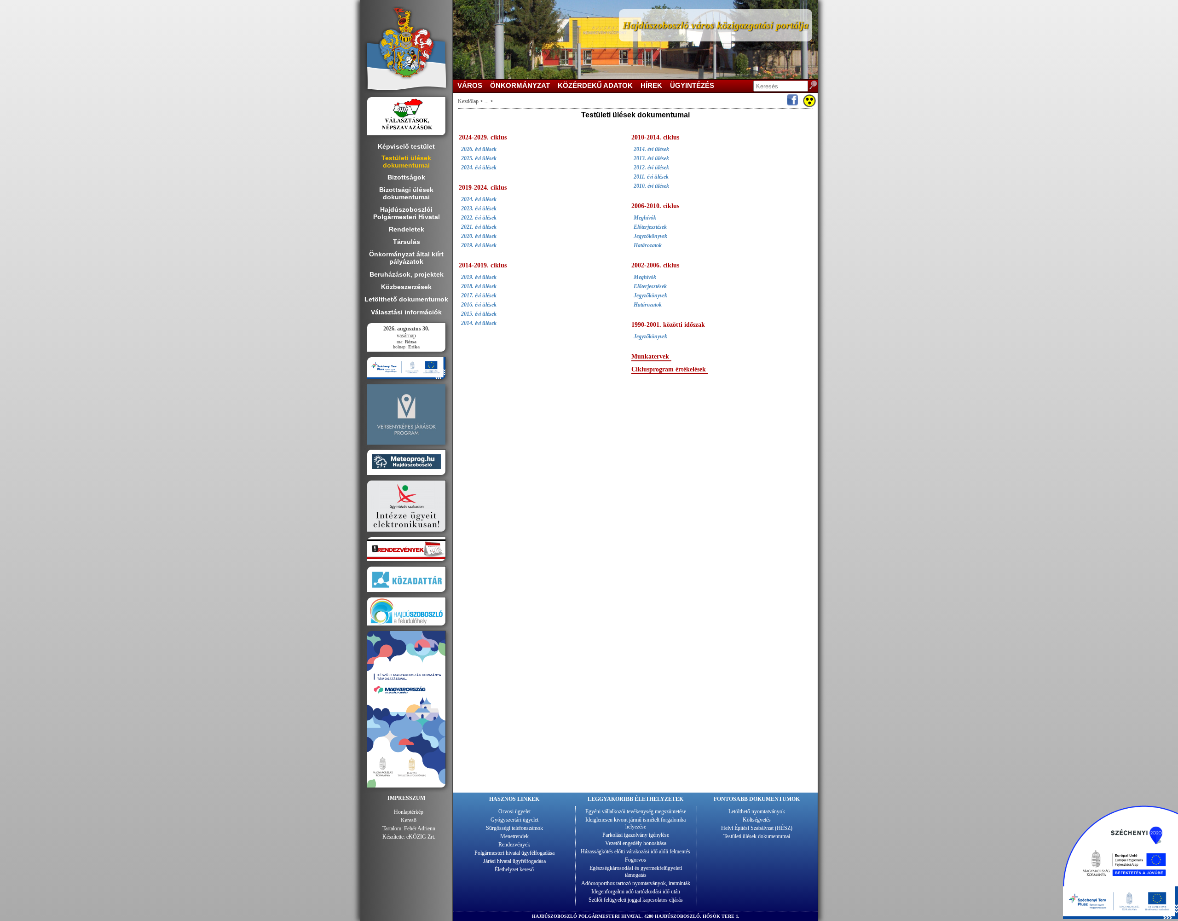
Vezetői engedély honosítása (635, 843)
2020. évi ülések (479, 236)
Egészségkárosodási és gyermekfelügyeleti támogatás (635, 871)
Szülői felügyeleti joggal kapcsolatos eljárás (636, 900)
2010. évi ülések (651, 186)
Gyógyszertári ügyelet (514, 820)
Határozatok (648, 245)
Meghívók (645, 217)
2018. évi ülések (479, 286)
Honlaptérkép (408, 812)
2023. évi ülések (479, 208)
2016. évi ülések (479, 304)
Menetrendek (514, 836)
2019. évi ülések (479, 245)
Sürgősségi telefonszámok (514, 828)
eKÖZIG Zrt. (420, 837)
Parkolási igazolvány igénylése (635, 835)
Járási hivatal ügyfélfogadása (514, 861)
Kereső (408, 820)
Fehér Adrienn (419, 828)
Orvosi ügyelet (514, 811)
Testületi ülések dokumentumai (756, 836)
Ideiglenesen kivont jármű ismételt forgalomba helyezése (635, 823)
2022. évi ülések (479, 217)
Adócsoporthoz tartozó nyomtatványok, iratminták (635, 883)
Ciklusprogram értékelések (668, 369)
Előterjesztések (650, 227)
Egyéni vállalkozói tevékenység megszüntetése (635, 811)
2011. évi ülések (651, 177)
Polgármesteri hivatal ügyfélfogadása (514, 853)
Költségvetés (757, 820)
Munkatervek (650, 356)
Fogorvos (635, 860)
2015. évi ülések (479, 314)
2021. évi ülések (479, 227)
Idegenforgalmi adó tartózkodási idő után (635, 891)
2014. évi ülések (479, 323)
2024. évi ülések (479, 167)
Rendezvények (514, 844)
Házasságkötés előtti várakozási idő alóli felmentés (635, 851)
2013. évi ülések (651, 158)
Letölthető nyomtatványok (756, 811)
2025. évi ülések (479, 158)
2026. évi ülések (479, 149)
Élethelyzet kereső (514, 869)
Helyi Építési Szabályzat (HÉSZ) (756, 828)
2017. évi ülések (479, 295)
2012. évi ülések (651, 167)
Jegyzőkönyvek (650, 236)
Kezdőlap (468, 101)
